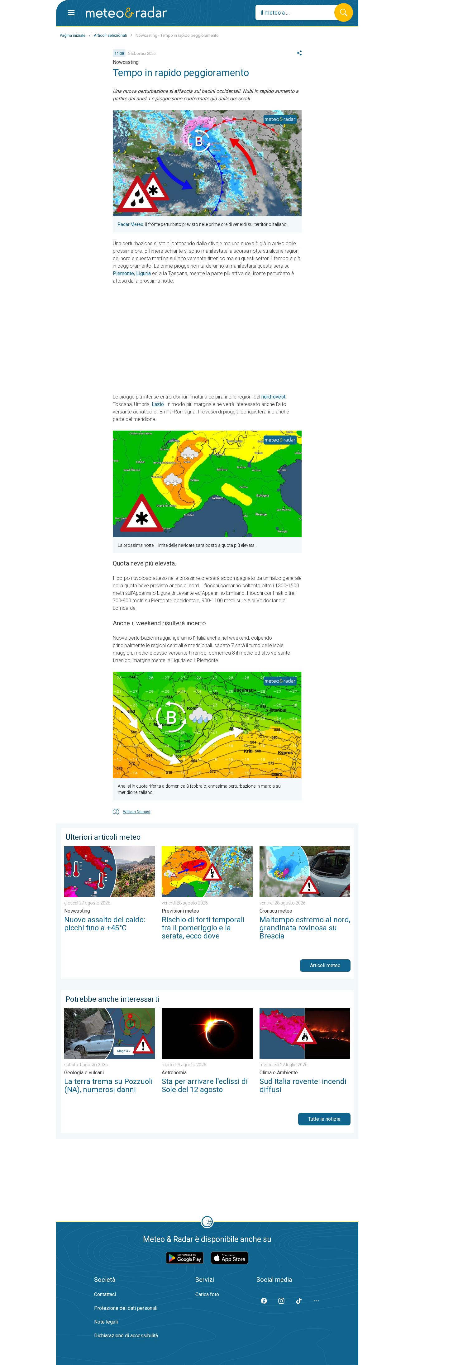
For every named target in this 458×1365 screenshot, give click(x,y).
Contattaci (105, 1294)
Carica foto (207, 1294)
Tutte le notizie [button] (324, 1119)
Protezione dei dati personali (125, 1308)
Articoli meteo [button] (325, 965)
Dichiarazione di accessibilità (126, 1336)
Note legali (106, 1322)
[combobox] (299, 12)
